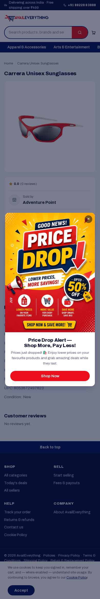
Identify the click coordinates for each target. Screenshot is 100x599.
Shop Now (50, 376)
